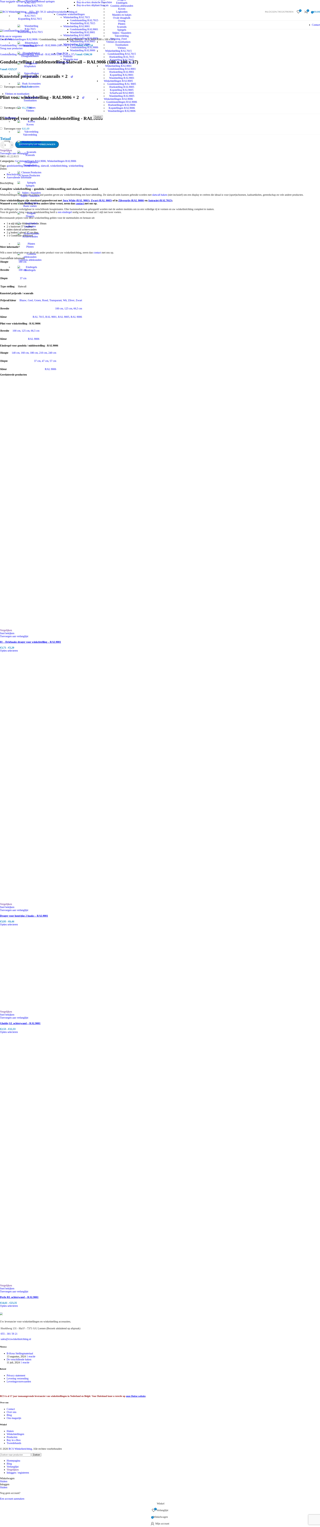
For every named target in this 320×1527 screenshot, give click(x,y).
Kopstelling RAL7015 (30, 18)
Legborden (30, 226)
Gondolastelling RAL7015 (84, 20)
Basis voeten (30, 206)
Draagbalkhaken (30, 56)
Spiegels (30, 185)
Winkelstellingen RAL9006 (118, 99)
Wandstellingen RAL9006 (122, 111)
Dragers (30, 216)
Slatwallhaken (30, 76)
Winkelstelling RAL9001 (76, 26)
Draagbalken (30, 165)
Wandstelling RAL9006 (82, 50)
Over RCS (62, 53)
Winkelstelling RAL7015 (76, 17)
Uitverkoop (63, 62)
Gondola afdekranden (30, 259)
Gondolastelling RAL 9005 (121, 83)
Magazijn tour (70, 59)
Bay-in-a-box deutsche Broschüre (94, 2)
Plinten (30, 246)
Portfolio (67, 56)
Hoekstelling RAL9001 (121, 71)
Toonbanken (30, 100)
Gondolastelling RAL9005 (84, 38)
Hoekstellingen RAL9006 (121, 105)
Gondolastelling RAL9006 (84, 47)
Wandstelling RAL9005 (121, 96)
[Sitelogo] (13, 11)
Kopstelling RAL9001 (122, 74)
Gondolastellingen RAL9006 (121, 102)
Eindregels (30, 270)
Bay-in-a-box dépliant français (92, 5)
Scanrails (30, 155)
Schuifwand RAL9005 (122, 93)
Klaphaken (30, 66)
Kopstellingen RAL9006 (122, 108)
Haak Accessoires (30, 86)
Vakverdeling (30, 134)
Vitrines (30, 110)
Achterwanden (30, 236)
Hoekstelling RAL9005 (121, 86)
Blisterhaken (30, 45)
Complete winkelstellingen (71, 14)
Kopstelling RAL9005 (122, 89)
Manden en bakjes (30, 144)
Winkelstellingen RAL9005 (118, 80)
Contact (316, 24)
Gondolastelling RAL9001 (122, 68)
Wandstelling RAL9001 (121, 77)
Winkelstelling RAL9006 (76, 44)
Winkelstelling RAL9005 (76, 35)
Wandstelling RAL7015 (30, 32)
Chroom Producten (30, 175)
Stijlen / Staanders (30, 195)
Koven (30, 124)
